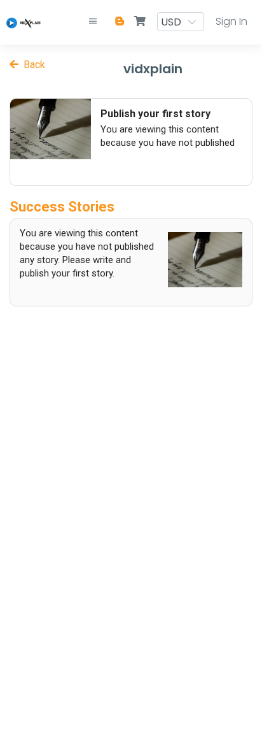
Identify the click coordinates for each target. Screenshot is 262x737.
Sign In (231, 21)
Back (31, 65)
